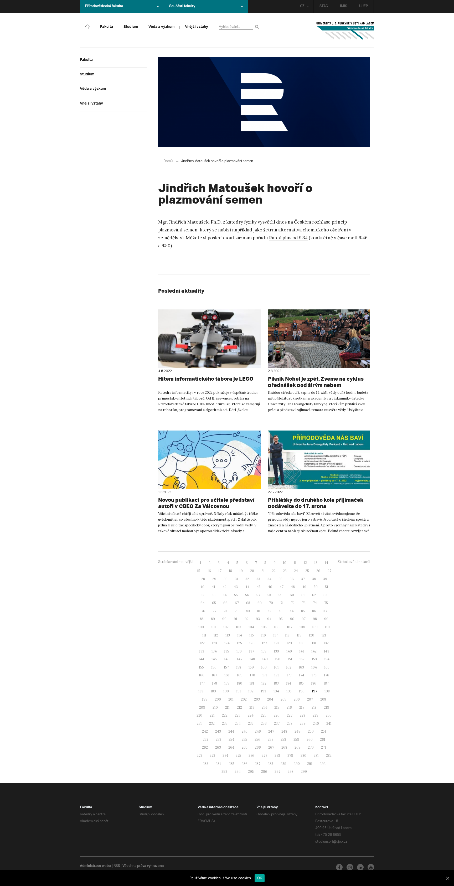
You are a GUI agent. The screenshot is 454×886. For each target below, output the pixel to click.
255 (244, 739)
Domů (168, 161)
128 (276, 643)
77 (214, 611)
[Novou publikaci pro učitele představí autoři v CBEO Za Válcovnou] (209, 460)
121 (324, 635)
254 (231, 739)
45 (259, 587)
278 (277, 755)
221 (212, 715)
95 (281, 619)
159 (251, 667)
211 (227, 707)
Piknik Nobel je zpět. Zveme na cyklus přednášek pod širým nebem (316, 381)
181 (252, 683)
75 (326, 603)
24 (296, 571)
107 (289, 627)
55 (236, 595)
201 (231, 699)
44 (247, 587)
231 (199, 723)
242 (205, 731)
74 (315, 603)
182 (263, 683)
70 (271, 603)
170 (252, 675)
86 (314, 611)
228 (302, 715)
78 (225, 611)
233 (225, 723)
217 (301, 707)
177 (202, 683)
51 (326, 587)
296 (264, 771)
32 (247, 579)
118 (287, 635)
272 (199, 755)
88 (202, 619)
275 (238, 755)
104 (251, 627)
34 (269, 579)
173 (289, 675)
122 (202, 643)
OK (259, 878)
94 (269, 619)
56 (247, 595)
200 (218, 699)
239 (303, 723)
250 (311, 731)
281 (316, 755)
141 (301, 651)
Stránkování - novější (175, 561)
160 (264, 667)
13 (315, 563)
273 (212, 755)
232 (212, 723)
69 (259, 603)
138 (263, 651)
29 (214, 579)
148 (252, 659)
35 (280, 579)
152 (302, 659)
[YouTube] (371, 867)
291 (309, 763)
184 (288, 683)
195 (289, 691)
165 (326, 667)
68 (248, 603)
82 (269, 611)
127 (264, 643)
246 (258, 731)
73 (304, 603)
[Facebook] (339, 867)
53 (213, 595)
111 (204, 635)
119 (299, 635)
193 (263, 691)
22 (274, 571)
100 (201, 627)
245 (244, 731)
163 (301, 667)
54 (225, 595)
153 (314, 659)
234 (238, 723)
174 (301, 675)
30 (226, 579)
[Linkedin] (360, 867)
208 (323, 699)
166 (201, 675)
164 (314, 667)
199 (205, 699)
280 (303, 755)
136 (239, 651)
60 (292, 595)
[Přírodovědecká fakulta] (87, 26)
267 (271, 747)
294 (238, 771)
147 (239, 659)
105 (264, 627)
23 (285, 571)
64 (202, 603)
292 (323, 763)
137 (251, 651)
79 (237, 611)
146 (227, 659)
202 (244, 699)
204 (270, 699)
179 (227, 683)
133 (201, 651)
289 (283, 763)
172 (276, 675)
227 (289, 715)
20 (252, 571)
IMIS (343, 6)
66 (225, 603)
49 (304, 587)
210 (215, 707)
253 (218, 739)
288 (270, 763)
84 (292, 611)
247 (271, 731)
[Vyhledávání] (258, 26)
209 (202, 707)
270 (311, 747)
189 (213, 691)
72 (293, 603)
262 (205, 747)
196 (302, 691)
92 (247, 619)
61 (303, 595)
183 (276, 683)
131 (314, 643)
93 (258, 619)
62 (314, 595)
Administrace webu (95, 866)
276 (251, 755)
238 (289, 723)
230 (329, 715)
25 (307, 571)
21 (263, 571)
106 (277, 627)
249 (298, 731)
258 (283, 739)
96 (292, 619)
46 (270, 587)
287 (257, 763)
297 (277, 771)
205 (283, 699)
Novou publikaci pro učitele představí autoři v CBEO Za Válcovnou (206, 502)
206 (297, 699)
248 (284, 731)
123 (214, 643)
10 (284, 563)
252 (205, 739)
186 (313, 683)
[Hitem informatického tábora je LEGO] (209, 338)
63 (325, 595)
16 (209, 571)
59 (280, 595)
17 (219, 571)
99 (326, 619)
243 (218, 731)
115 (251, 635)
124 (227, 643)
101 (213, 627)
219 (326, 707)
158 (238, 667)
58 (269, 595)
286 (244, 763)
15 (198, 571)
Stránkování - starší (354, 561)
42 (224, 587)
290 (297, 763)
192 (251, 691)
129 (289, 643)
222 (225, 715)
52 (202, 595)
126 (252, 643)
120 (311, 635)
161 (276, 667)
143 (326, 651)
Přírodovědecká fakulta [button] (104, 6)
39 (325, 579)
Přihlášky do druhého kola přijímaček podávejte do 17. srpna (315, 502)
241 (329, 723)
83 (280, 611)
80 (248, 611)
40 (202, 587)
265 (244, 747)
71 (281, 603)
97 (304, 619)
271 (323, 747)
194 (276, 691)
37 (303, 579)
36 (292, 579)
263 (218, 747)
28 (203, 579)
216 (289, 707)
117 (275, 635)
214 (264, 707)
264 (231, 747)
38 (314, 579)
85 (303, 611)
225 (263, 715)
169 (240, 675)
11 (295, 563)
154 (326, 659)
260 (310, 739)
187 (326, 683)
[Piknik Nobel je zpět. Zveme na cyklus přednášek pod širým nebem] (319, 338)
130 (302, 643)
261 (322, 739)
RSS (116, 866)
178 (214, 683)
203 (257, 699)
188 (200, 691)
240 (316, 723)
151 (290, 659)
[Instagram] (350, 867)
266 (258, 747)
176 (326, 675)
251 (323, 731)
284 (218, 763)
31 (236, 579)
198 (327, 691)
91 (235, 619)
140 (289, 651)
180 (239, 683)
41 (213, 587)
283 (205, 763)
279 (290, 755)
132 (326, 643)
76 (203, 611)
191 (238, 691)
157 (226, 667)
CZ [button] (302, 6)
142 (314, 651)
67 (237, 603)
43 (236, 587)
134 (214, 651)
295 (251, 771)
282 (329, 755)
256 (257, 739)
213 (251, 707)
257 (270, 739)
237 (277, 723)
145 (214, 659)
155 (201, 667)
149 (265, 659)
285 (231, 763)
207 (310, 699)
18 (230, 571)
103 (238, 627)
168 (227, 675)
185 (301, 683)
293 (224, 771)
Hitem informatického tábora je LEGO (206, 378)
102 (226, 627)
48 (293, 587)
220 (199, 715)
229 (315, 715)
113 (227, 635)
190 (226, 691)
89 (213, 619)
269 (298, 747)
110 (327, 627)
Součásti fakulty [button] (182, 6)
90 (224, 619)
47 (281, 587)
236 (264, 723)
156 (213, 667)
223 (237, 715)
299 (304, 771)
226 (277, 715)
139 (276, 651)
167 (214, 675)
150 (277, 659)
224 (251, 715)
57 (258, 595)
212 (239, 707)
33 (258, 579)
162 (288, 667)
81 (258, 611)
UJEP (363, 6)
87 (325, 611)
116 (263, 635)
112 (216, 635)
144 (201, 659)
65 (214, 603)
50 (316, 587)
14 (326, 563)
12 (305, 563)
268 (284, 747)
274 (225, 755)
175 (314, 675)
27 (329, 571)
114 (239, 635)
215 (276, 707)
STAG (323, 6)
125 (239, 643)
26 (318, 571)
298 (290, 771)
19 (241, 571)
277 (264, 755)
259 (296, 739)
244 (231, 731)
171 (264, 675)
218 (314, 707)
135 (226, 651)
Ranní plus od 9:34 (288, 238)
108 (302, 627)
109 (315, 627)
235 (251, 723)
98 (315, 619)
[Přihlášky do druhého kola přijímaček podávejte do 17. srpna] (319, 460)
